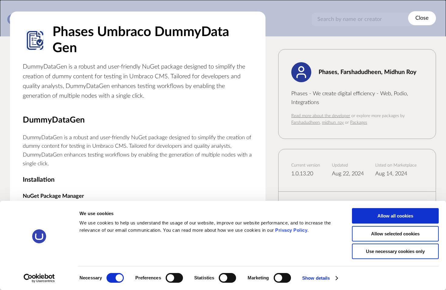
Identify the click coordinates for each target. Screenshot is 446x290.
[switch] (174, 278)
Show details (316, 278)
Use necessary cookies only (395, 251)
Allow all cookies (395, 215)
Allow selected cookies (395, 233)
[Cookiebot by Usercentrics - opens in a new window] (39, 278)
